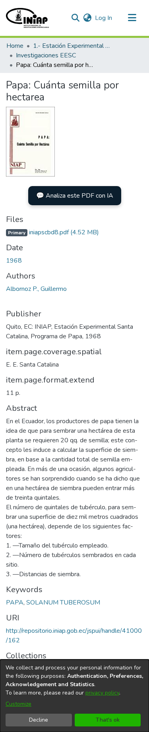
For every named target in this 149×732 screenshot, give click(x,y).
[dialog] (74, 695)
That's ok (108, 720)
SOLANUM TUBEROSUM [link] (63, 602)
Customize (18, 704)
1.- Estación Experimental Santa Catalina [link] (72, 45)
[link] (52, 232)
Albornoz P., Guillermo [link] (36, 289)
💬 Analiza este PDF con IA (74, 195)
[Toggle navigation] (132, 18)
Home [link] (14, 45)
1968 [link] (14, 260)
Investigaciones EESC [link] (46, 55)
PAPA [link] (14, 602)
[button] (27, 18)
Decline (38, 720)
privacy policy (102, 693)
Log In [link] (104, 18)
